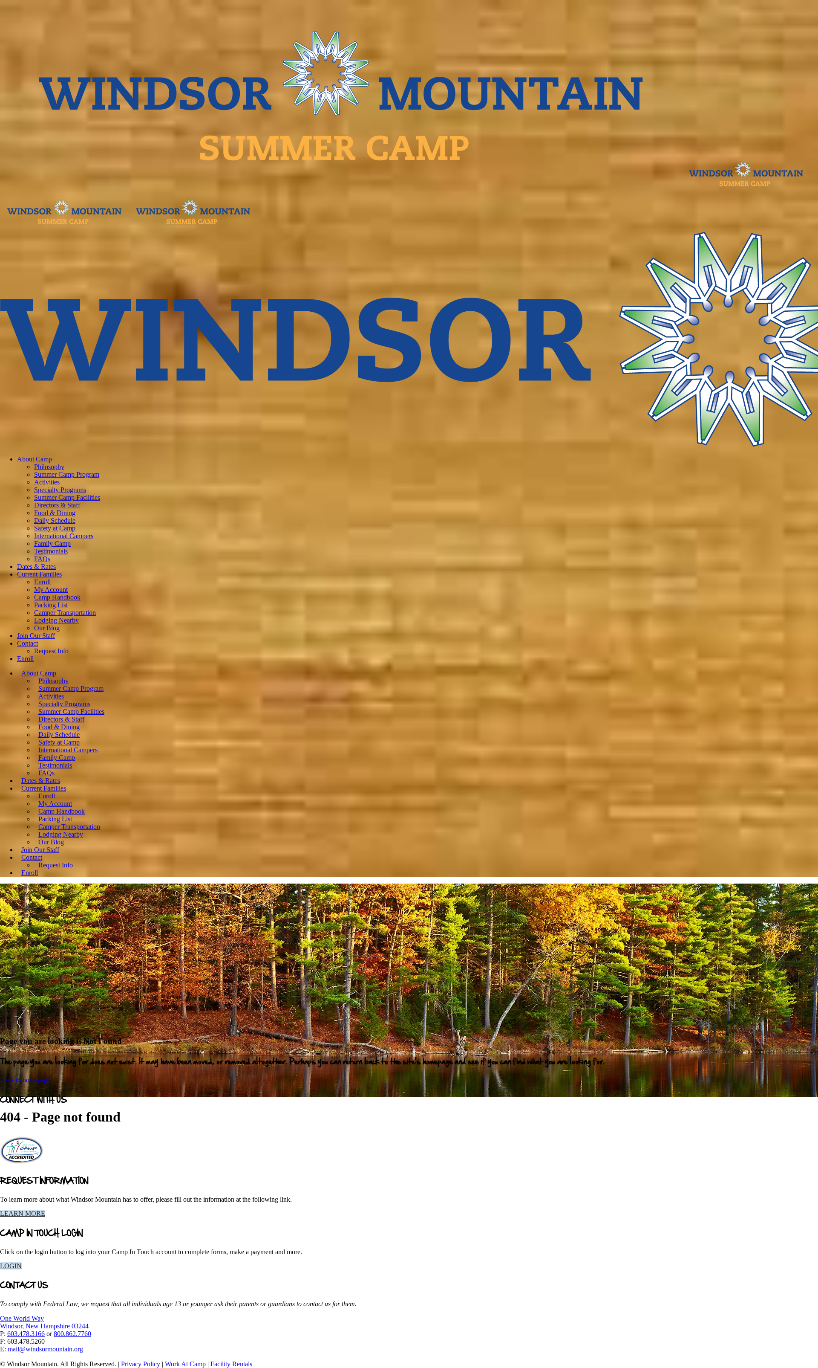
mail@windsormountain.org (45, 1349)
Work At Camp (186, 1364)
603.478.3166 (26, 1333)
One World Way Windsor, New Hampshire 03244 (44, 1322)
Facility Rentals (231, 1364)
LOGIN (11, 1265)
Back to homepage (25, 1080)
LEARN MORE (22, 1213)
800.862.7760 (72, 1333)
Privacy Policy (140, 1364)
